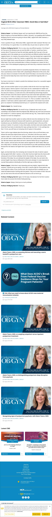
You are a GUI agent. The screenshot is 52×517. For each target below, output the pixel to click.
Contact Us (26, 466)
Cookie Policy (20, 511)
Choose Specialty (24, 6)
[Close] (49, 506)
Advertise (26, 464)
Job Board (26, 467)
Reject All (46, 514)
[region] (26, 510)
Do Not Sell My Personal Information (26, 472)
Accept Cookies (36, 514)
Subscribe (44, 201)
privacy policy (28, 204)
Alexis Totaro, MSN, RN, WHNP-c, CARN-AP (13, 256)
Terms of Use (26, 469)
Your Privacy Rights (26, 474)
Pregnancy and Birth (6, 210)
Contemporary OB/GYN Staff (10, 297)
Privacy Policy (26, 471)
